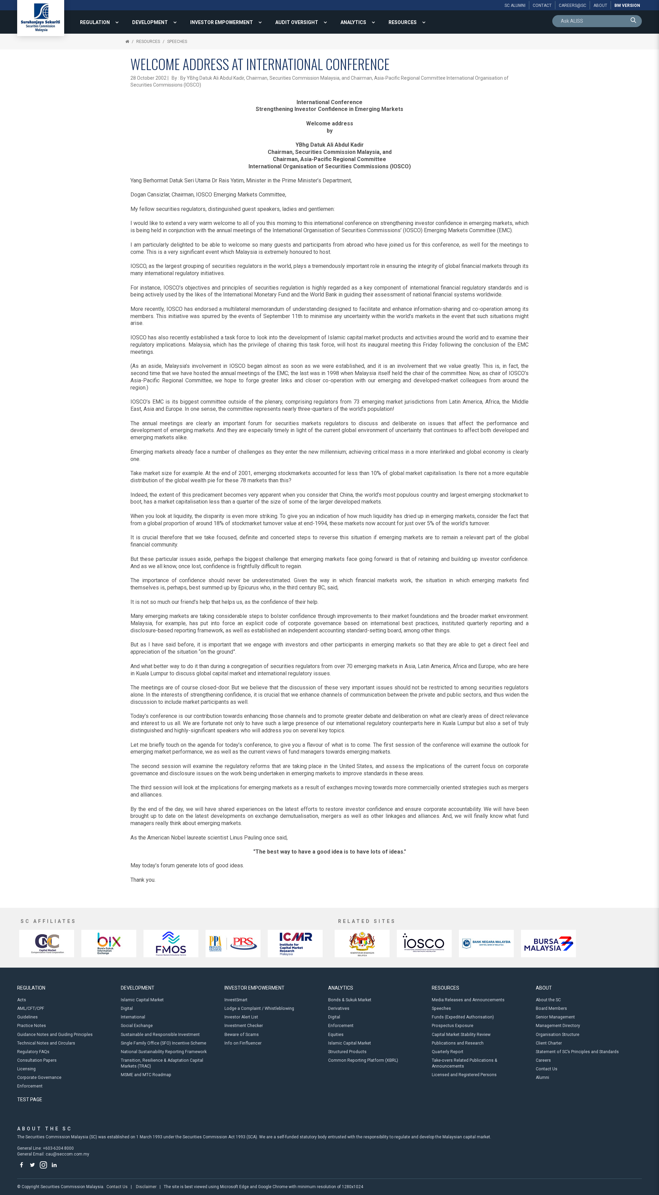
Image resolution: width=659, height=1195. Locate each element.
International (133, 1017)
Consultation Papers (37, 1060)
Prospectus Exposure (452, 1025)
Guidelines (27, 1017)
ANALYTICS (353, 22)
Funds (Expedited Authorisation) (463, 1017)
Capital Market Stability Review (461, 1034)
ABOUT (544, 988)
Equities (336, 1034)
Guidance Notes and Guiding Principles (55, 1034)
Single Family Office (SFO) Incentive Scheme (163, 1043)
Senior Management (555, 1017)
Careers (543, 1060)
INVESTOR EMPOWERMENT (221, 22)
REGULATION (95, 22)
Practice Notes (31, 1025)
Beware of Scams (241, 1034)
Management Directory (558, 1025)
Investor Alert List (241, 1017)
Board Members (551, 1008)
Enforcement (30, 1086)
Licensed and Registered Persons (464, 1074)
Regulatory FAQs (33, 1051)
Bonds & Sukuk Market (349, 999)
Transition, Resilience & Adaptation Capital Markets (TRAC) (162, 1063)
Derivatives (338, 1008)
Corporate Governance (39, 1077)
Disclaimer (146, 1186)
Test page (29, 1099)
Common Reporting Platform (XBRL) (363, 1060)
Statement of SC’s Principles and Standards (577, 1051)
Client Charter (549, 1043)
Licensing (26, 1069)
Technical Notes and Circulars (46, 1043)
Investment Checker (243, 1025)
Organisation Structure (557, 1034)
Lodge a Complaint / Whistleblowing (259, 1008)
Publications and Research (458, 1043)
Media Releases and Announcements (468, 999)
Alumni (542, 1077)
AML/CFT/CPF (30, 1008)
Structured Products (347, 1051)
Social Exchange (137, 1025)
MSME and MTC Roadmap (146, 1074)
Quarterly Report (447, 1051)
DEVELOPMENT (150, 22)
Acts (21, 999)
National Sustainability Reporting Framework (164, 1051)
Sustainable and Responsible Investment (160, 1034)
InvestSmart (235, 999)
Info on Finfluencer (243, 1043)
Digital (127, 1008)
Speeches (177, 41)
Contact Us (546, 1069)
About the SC (548, 999)
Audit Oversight (296, 22)
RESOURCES (403, 22)
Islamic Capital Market (142, 999)
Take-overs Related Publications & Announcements (464, 1063)
